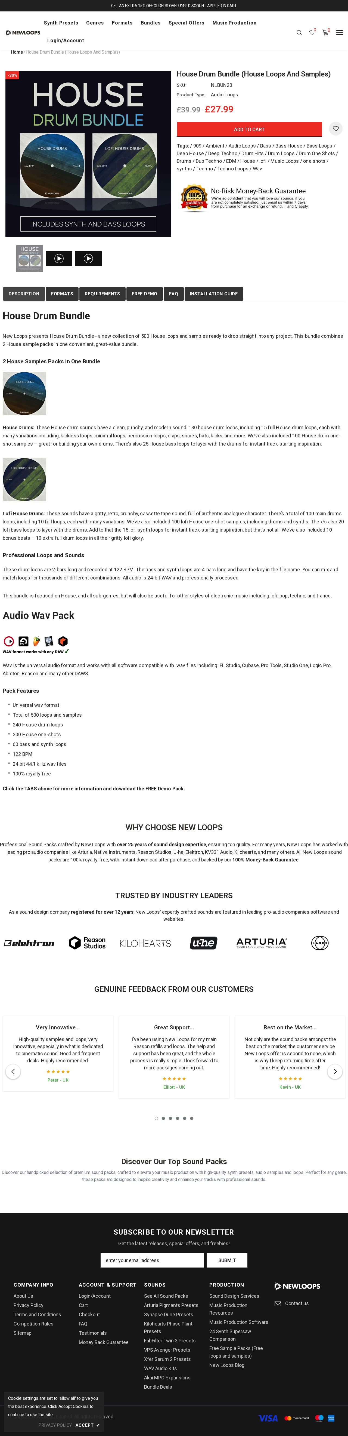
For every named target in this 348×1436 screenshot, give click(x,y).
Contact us (297, 1303)
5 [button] (184, 1118)
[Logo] (23, 32)
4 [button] (177, 1118)
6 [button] (191, 1118)
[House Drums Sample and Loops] (24, 393)
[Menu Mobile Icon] (339, 32)
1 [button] (156, 1118)
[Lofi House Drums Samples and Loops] (24, 479)
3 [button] (170, 1118)
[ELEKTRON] (29, 943)
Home (17, 52)
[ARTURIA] (261, 943)
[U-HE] (203, 943)
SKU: (182, 85)
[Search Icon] (299, 32)
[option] (88, 154)
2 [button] (163, 1118)
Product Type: (191, 94)
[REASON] (87, 943)
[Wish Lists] (336, 129)
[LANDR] (320, 943)
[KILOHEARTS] (145, 943)
